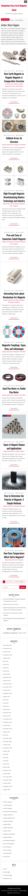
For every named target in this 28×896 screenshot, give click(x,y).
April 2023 (6, 706)
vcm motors (6, 856)
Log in (5, 869)
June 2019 (5, 757)
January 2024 (7, 680)
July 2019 (5, 754)
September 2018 (7, 786)
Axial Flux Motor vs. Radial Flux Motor (14, 390)
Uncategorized (7, 853)
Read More (14, 101)
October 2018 (6, 783)
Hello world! (22, 633)
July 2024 (5, 661)
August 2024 (6, 658)
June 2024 (6, 664)
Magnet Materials (8, 203)
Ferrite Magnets (7, 808)
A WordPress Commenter (10, 633)
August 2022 (6, 732)
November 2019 (7, 741)
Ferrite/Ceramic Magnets (12, 84)
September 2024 (7, 655)
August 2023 (6, 696)
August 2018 (6, 789)
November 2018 (7, 780)
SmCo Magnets (14, 206)
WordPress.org (7, 878)
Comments (7, 875)
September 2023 (7, 693)
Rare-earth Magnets (17, 86)
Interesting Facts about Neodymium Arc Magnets (14, 295)
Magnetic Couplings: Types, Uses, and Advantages (14, 347)
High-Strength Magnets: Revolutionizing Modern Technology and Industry (14, 197)
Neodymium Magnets (19, 203)
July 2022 (5, 735)
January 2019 (6, 773)
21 (17, 581)
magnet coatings (8, 821)
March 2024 (6, 674)
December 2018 (7, 776)
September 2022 (7, 728)
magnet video (7, 831)
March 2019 (6, 767)
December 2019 (7, 738)
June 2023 (6, 700)
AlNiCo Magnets (7, 802)
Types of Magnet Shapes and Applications (14, 446)
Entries (6, 872)
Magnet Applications (8, 144)
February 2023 (7, 712)
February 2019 (7, 770)
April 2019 (6, 764)
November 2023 (7, 687)
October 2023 (6, 690)
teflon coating (7, 850)
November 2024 (7, 648)
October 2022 (7, 725)
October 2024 (7, 651)
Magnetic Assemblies (20, 144)
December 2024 (7, 645)
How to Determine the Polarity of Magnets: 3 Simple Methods (14, 499)
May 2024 (6, 667)
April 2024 (6, 671)
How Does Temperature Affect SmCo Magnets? (14, 555)
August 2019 (6, 751)
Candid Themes (16, 893)
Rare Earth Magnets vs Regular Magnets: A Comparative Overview (14, 77)
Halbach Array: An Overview (14, 139)
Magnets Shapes (19, 300)
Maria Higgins (20, 71)
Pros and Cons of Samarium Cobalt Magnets (14, 237)
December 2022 (7, 719)
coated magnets (7, 805)
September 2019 (7, 748)
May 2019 (5, 760)
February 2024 (7, 677)
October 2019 (6, 744)
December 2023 (7, 683)
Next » (22, 581)
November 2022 (7, 722)
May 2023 (5, 703)
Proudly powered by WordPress (10, 890)
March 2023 (6, 709)
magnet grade (7, 824)
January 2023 (6, 716)
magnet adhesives (8, 814)
